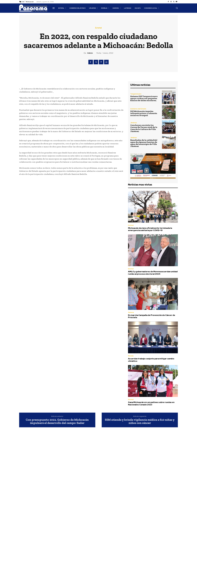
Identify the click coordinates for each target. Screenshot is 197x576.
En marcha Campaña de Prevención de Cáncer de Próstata (151, 316)
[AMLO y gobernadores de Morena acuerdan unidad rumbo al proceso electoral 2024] (153, 250)
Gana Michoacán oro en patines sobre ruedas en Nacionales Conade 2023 (151, 403)
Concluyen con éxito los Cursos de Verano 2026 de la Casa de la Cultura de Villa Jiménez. (143, 128)
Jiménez (133, 122)
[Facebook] (168, 1)
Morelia (130, 356)
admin (90, 53)
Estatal (98, 28)
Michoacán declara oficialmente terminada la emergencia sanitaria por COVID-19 (150, 229)
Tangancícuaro (135, 94)
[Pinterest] (101, 62)
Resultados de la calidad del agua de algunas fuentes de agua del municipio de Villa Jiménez (143, 143)
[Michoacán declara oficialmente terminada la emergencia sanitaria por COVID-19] (153, 207)
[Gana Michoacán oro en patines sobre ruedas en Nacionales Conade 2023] (153, 381)
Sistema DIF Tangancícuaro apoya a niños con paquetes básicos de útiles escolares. (144, 98)
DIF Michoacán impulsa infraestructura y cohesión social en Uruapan (143, 113)
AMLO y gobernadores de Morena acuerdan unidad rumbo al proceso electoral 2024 (153, 272)
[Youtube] (176, 1)
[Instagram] (171, 1)
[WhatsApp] (106, 62)
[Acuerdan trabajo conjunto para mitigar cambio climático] (153, 337)
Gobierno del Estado (138, 109)
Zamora (131, 312)
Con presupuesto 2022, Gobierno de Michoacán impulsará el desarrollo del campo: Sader (57, 421)
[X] (173, 1)
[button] (177, 8)
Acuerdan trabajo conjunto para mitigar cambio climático (151, 359)
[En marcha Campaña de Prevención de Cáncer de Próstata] (153, 294)
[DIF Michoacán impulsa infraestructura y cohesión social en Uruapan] (169, 112)
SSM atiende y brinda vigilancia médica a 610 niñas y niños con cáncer (140, 421)
